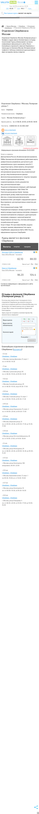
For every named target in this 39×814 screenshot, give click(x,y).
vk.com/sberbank (11, 133)
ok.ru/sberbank (10, 130)
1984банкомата (30, 141)
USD (7, 8)
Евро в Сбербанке (9, 268)
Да (32, 264)
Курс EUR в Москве (8, 270)
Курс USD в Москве (8, 254)
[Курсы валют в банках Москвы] (8, 4)
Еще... (30, 8)
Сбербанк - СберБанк (9, 356)
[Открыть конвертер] (34, 252)
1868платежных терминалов (19, 140)
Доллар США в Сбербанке (12, 252)
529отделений (7, 141)
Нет (36, 264)
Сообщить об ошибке (30, 148)
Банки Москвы (11, 26)
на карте (19, 254)
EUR (18, 8)
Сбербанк (22, 26)
